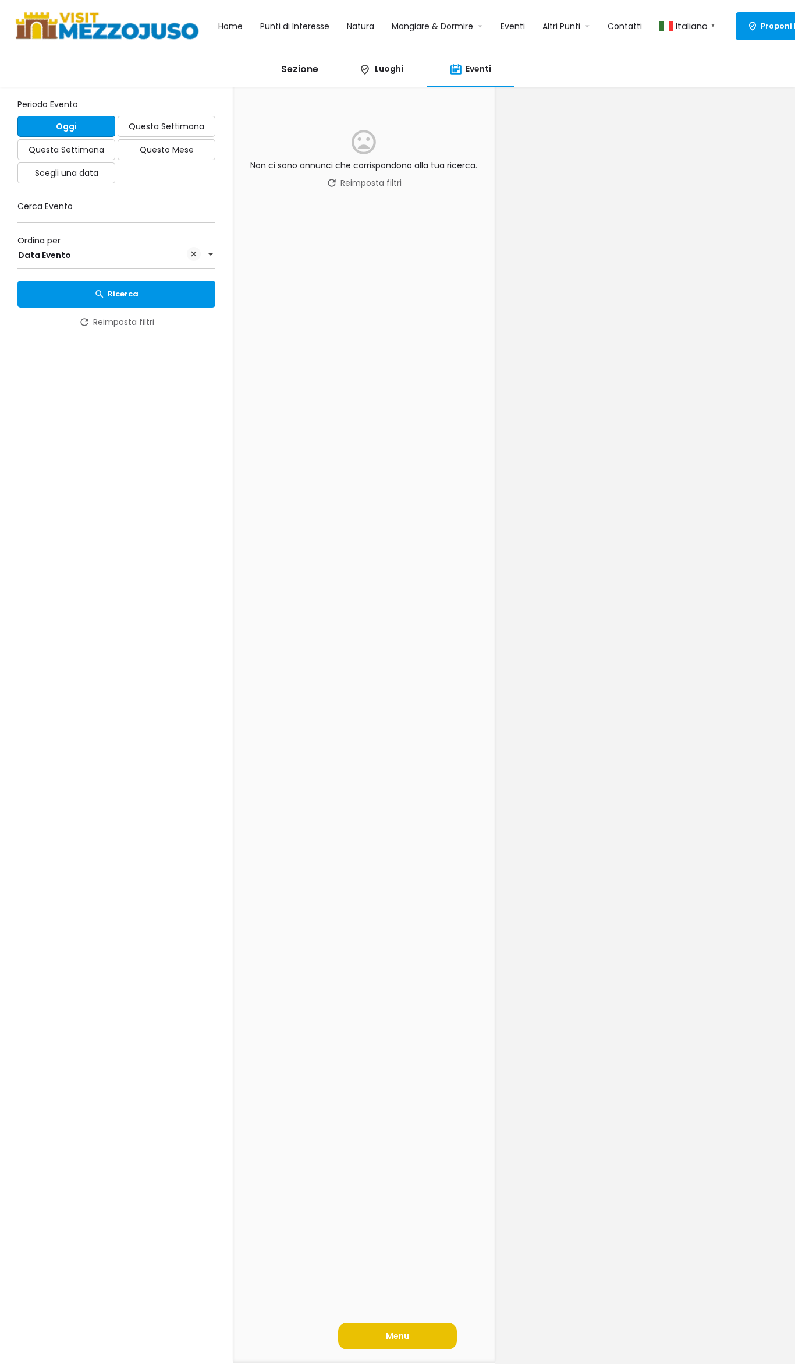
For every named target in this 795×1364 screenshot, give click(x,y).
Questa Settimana (166, 126)
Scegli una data (66, 173)
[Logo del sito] (109, 25)
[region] (645, 725)
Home (230, 26)
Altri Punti (561, 26)
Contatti (625, 26)
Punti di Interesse (294, 26)
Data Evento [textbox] (44, 255)
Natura (360, 26)
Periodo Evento (47, 104)
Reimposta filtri (123, 322)
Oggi (66, 126)
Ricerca (123, 293)
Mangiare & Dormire (432, 26)
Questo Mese (167, 150)
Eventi (513, 26)
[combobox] (116, 255)
